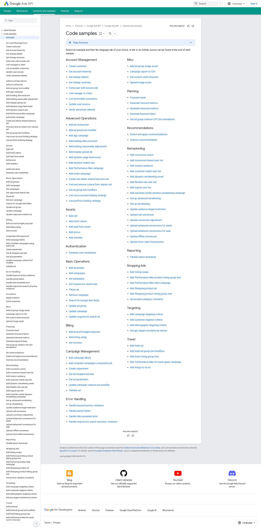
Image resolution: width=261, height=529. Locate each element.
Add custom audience (141, 165)
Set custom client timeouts (144, 77)
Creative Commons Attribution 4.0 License (142, 448)
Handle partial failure (80, 410)
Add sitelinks (76, 237)
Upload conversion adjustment (146, 220)
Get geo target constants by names (148, 330)
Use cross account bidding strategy (87, 195)
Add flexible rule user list (143, 182)
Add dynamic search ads (82, 162)
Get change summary (80, 82)
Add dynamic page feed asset (85, 157)
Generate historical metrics (144, 108)
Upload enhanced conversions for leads (151, 225)
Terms (47, 522)
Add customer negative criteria (146, 319)
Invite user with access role (83, 87)
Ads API (27, 4)
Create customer (77, 66)
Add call (73, 215)
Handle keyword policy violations (86, 405)
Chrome (96, 510)
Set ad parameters (78, 379)
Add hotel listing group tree (144, 356)
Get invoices (75, 342)
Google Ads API (94, 26)
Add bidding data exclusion (83, 141)
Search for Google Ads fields (84, 300)
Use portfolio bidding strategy (85, 200)
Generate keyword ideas (143, 113)
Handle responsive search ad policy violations (93, 421)
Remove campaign (78, 295)
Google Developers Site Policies (109, 451)
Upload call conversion (142, 214)
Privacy (56, 522)
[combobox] (208, 3)
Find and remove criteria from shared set (90, 184)
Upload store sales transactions (147, 241)
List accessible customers (83, 98)
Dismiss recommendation (143, 139)
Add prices (74, 232)
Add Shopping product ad (143, 288)
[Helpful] (188, 26)
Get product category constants (146, 299)
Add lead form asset (79, 226)
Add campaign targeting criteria (146, 314)
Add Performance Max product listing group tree (155, 277)
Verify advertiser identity (82, 109)
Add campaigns (77, 273)
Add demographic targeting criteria (148, 325)
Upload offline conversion (143, 236)
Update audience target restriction (148, 209)
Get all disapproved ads (81, 374)
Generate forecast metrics (144, 103)
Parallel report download (143, 257)
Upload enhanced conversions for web (150, 231)
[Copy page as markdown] (110, 33)
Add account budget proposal (84, 331)
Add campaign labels (80, 357)
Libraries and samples (44, 11)
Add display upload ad (80, 151)
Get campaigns (77, 278)
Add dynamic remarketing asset (146, 176)
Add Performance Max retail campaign (150, 282)
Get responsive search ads (83, 284)
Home (68, 26)
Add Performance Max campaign (86, 168)
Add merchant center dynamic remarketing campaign (157, 193)
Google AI (151, 510)
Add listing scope (139, 272)
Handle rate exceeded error (83, 416)
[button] (19, 30)
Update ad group (77, 305)
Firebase (110, 510)
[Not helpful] (193, 26)
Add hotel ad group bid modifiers (147, 351)
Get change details (79, 77)
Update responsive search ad (84, 316)
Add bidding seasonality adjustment (88, 146)
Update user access (79, 104)
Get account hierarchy (80, 71)
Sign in (254, 3)
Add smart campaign (79, 173)
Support (78, 11)
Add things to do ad (140, 367)
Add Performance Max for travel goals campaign (155, 362)
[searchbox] (20, 20)
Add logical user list (140, 187)
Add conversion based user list (146, 160)
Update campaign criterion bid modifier (89, 385)
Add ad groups (76, 267)
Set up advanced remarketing (145, 198)
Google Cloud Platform (130, 510)
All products (168, 510)
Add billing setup (78, 337)
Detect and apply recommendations (149, 134)
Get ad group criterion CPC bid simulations (152, 119)
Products (79, 26)
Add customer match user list (145, 171)
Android (82, 510)
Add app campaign (78, 135)
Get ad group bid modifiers (83, 190)
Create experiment (78, 368)
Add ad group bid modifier (82, 130)
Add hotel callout (78, 221)
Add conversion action (141, 154)
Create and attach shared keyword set (89, 179)
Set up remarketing (140, 203)
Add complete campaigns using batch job (90, 363)
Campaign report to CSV (142, 71)
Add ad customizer (79, 124)
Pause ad (74, 289)
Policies (65, 11)
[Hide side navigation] (36, 524)
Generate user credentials (82, 252)
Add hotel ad (136, 345)
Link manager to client (80, 93)
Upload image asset (140, 82)
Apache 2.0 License (68, 451)
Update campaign (78, 311)
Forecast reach (138, 97)
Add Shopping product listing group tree (151, 293)
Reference (22, 11)
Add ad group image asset (144, 66)
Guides (7, 11)
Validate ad (75, 390)
